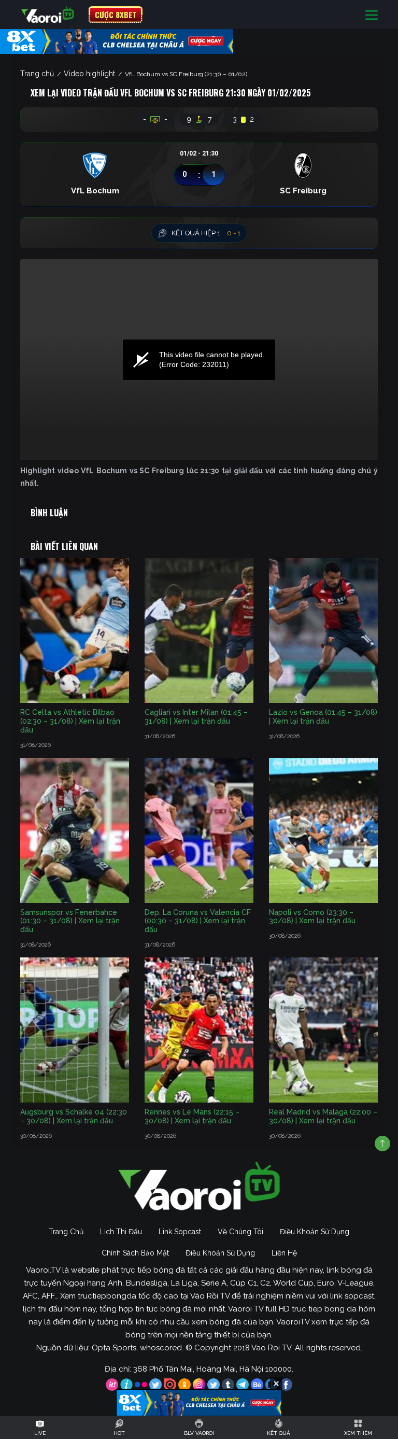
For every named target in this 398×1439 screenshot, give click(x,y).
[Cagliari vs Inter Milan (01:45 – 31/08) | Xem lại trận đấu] (199, 630)
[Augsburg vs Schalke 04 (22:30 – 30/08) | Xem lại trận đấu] (74, 1030)
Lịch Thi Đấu (121, 1232)
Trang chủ (37, 73)
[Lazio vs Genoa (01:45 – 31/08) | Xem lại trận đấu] (323, 630)
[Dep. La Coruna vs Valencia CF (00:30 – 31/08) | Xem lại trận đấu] (199, 830)
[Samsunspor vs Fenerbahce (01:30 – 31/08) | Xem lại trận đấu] (74, 830)
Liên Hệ (284, 1253)
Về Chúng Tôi (240, 1232)
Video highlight (89, 73)
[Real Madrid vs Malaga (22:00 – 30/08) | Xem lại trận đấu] (323, 1030)
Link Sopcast (180, 1232)
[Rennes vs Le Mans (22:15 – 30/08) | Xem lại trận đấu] (199, 1030)
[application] (199, 359)
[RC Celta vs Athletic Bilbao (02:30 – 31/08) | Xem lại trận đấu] (74, 630)
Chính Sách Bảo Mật (135, 1253)
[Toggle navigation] (371, 14)
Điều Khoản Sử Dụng (314, 1232)
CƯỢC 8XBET (115, 14)
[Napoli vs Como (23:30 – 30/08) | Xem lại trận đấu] (323, 830)
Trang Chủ (66, 1232)
